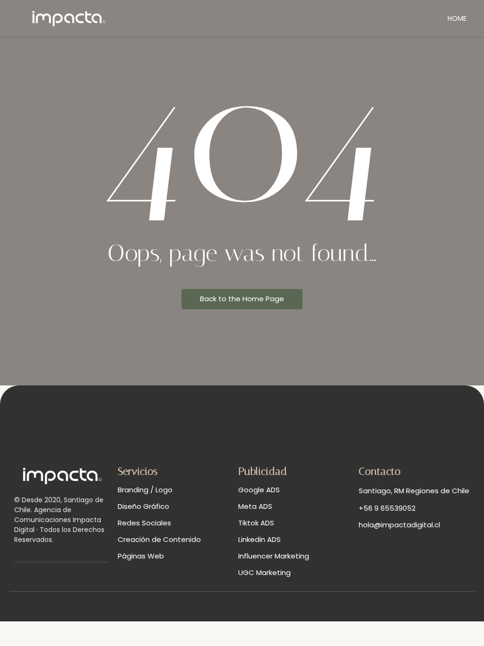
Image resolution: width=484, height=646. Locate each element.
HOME (457, 18)
